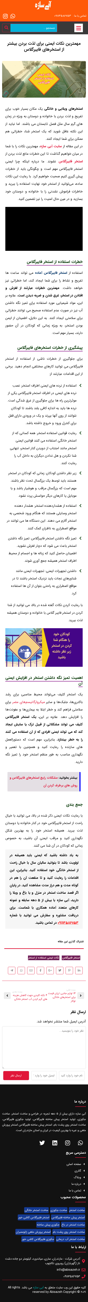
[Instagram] (5, 16)
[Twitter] (42, 1142)
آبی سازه (39, 1287)
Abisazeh (56, 1292)
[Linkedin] (54, 1142)
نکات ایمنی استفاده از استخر (43, 958)
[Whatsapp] (12, 16)
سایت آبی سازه (51, 146)
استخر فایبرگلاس (71, 161)
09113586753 (68, 922)
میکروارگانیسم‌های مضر (28, 702)
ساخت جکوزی (58, 1210)
